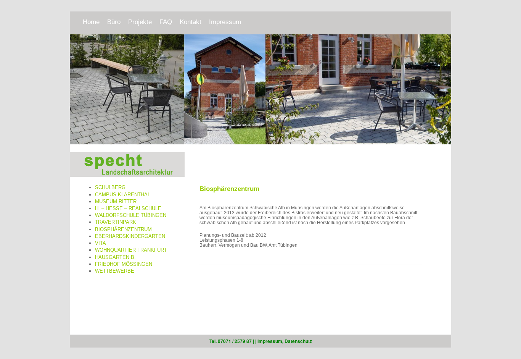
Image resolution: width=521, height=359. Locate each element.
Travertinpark (115, 222)
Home (91, 22)
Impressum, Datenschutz (284, 341)
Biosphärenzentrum (123, 229)
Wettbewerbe (114, 271)
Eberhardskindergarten (130, 236)
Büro (114, 22)
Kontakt (190, 22)
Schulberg (110, 187)
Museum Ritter (116, 201)
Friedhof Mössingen (123, 264)
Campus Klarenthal (122, 194)
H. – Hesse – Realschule (128, 208)
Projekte (140, 22)
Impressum (225, 22)
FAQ (165, 22)
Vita (100, 243)
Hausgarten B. (115, 257)
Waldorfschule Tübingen (130, 215)
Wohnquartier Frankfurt (131, 250)
